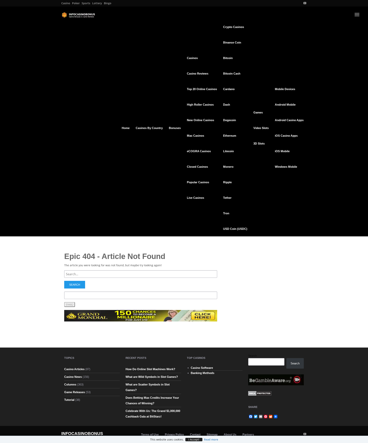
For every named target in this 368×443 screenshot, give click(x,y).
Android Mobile (285, 104)
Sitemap (212, 434)
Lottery (97, 3)
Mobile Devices (285, 89)
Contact (195, 434)
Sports (86, 3)
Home (126, 128)
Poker (76, 3)
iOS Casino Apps (286, 135)
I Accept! (193, 439)
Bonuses (175, 128)
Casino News (73, 376)
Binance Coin (232, 42)
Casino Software (202, 367)
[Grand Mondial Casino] (140, 315)
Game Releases (74, 392)
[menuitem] (65, 3)
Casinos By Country (149, 128)
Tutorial (69, 399)
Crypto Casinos (233, 27)
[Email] (260, 416)
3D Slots (259, 143)
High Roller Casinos (200, 104)
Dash (226, 104)
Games (258, 112)
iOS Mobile (282, 151)
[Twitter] (255, 416)
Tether (227, 197)
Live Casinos (195, 197)
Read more (211, 439)
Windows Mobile (286, 166)
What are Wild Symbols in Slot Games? (152, 376)
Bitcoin (228, 58)
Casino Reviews (197, 73)
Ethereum (229, 135)
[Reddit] (270, 416)
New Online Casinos (200, 120)
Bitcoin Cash (231, 73)
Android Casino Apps (289, 120)
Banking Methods (202, 373)
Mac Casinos (195, 135)
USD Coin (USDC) (235, 228)
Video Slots (261, 128)
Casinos (192, 58)
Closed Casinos (197, 166)
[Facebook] (250, 416)
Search (252, 355)
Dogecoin (229, 120)
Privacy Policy (174, 434)
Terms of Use (150, 434)
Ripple (227, 182)
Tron (226, 213)
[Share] (275, 416)
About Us (230, 434)
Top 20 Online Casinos (202, 89)
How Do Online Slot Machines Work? (150, 369)
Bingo (107, 3)
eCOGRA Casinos (199, 151)
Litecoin (228, 151)
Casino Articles (74, 369)
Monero (228, 166)
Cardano (229, 89)
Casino (65, 3)
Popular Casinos (198, 182)
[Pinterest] (265, 416)
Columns (70, 384)
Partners (248, 434)
